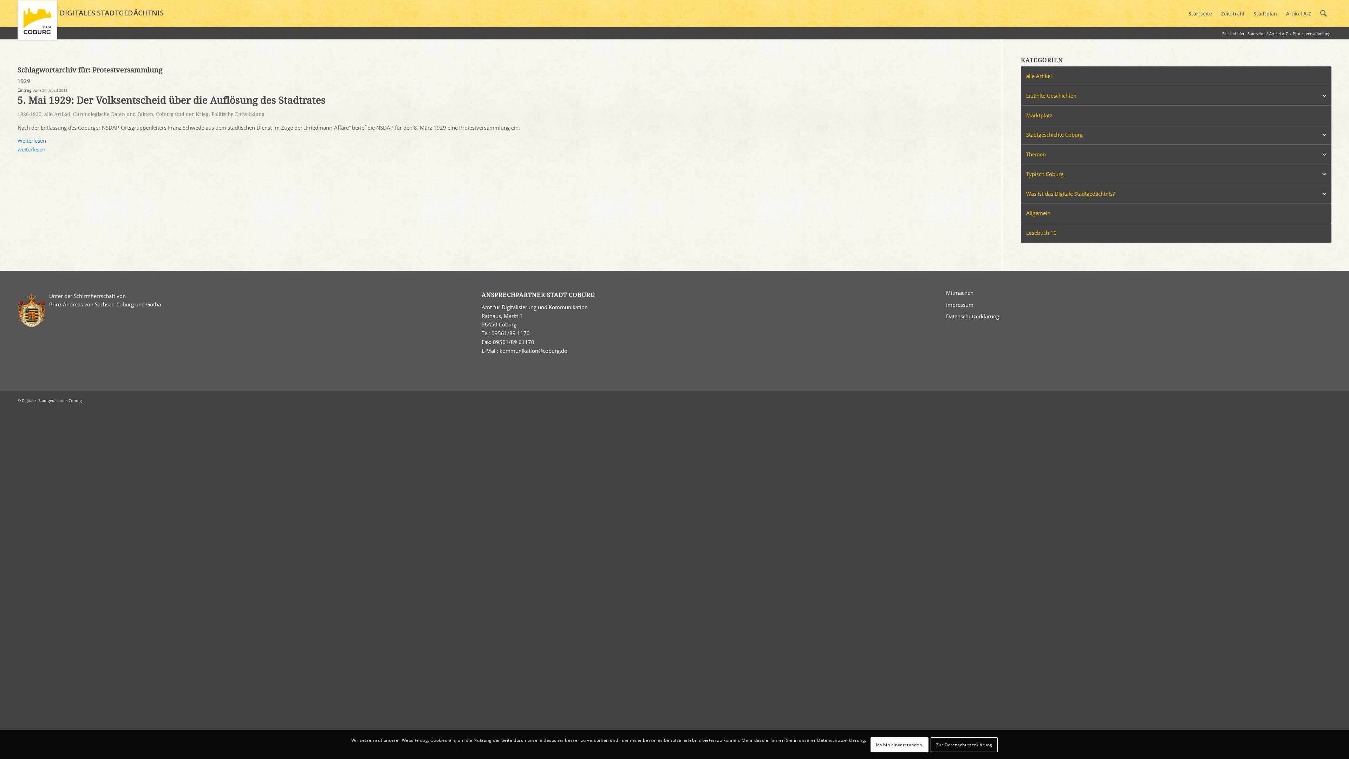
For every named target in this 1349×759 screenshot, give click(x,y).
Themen (1036, 154)
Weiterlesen (32, 140)
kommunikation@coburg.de (533, 350)
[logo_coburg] (37, 23)
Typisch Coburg (1044, 173)
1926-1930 (29, 114)
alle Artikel (57, 114)
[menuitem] (1200, 13)
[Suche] (1323, 13)
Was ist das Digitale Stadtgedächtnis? (1070, 193)
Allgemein (1038, 212)
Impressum (959, 304)
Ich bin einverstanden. (899, 744)
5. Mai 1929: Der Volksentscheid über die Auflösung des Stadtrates (172, 100)
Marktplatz (1039, 115)
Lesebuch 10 (1041, 232)
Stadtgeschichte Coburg (1054, 134)
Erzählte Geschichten (1051, 95)
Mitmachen (959, 292)
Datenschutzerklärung (972, 316)
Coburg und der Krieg (182, 114)
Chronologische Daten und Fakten (113, 114)
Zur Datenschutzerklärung (964, 744)
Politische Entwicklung (238, 114)
